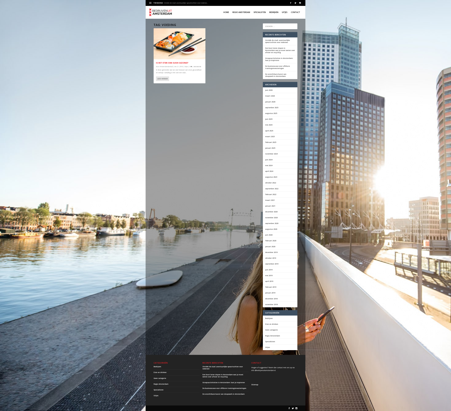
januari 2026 (270, 102)
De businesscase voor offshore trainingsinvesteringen (277, 67)
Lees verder (162, 79)
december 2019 (271, 252)
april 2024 (269, 171)
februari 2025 (270, 142)
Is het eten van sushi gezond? (172, 63)
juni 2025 (268, 119)
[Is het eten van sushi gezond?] (179, 43)
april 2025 (269, 131)
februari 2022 (270, 194)
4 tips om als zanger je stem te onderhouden (181, 3)
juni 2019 (268, 270)
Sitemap (254, 384)
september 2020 (271, 223)
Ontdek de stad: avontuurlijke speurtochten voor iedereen (277, 41)
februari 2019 (270, 287)
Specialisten (260, 12)
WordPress (204, 408)
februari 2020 (270, 241)
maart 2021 (270, 200)
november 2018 (271, 304)
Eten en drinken (271, 324)
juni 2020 (268, 235)
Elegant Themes (173, 408)
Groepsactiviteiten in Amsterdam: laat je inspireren (279, 59)
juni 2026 (268, 90)
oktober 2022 (270, 183)
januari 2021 (270, 206)
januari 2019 (270, 293)
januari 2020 (270, 246)
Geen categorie (271, 330)
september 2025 (271, 107)
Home (226, 12)
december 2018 (271, 299)
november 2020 (271, 217)
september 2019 (271, 264)
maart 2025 (270, 136)
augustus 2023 (271, 177)
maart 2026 (270, 96)
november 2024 (271, 154)
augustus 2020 (271, 229)
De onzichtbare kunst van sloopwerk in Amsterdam (275, 75)
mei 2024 (268, 165)
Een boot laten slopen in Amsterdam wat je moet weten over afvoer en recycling (280, 50)
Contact (295, 12)
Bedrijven (273, 12)
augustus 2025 (271, 113)
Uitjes (284, 12)
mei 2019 (268, 275)
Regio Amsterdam (241, 12)
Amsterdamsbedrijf (166, 67)
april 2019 (269, 281)
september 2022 (271, 188)
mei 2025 (268, 125)
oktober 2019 (270, 258)
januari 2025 (270, 148)
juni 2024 (268, 160)
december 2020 (271, 212)
